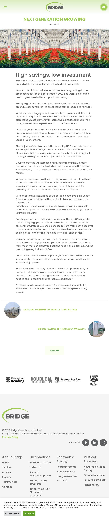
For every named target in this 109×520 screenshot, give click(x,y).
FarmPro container (94, 480)
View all (54, 351)
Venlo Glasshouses (40, 463)
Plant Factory (91, 485)
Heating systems (66, 467)
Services (7, 467)
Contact (7, 487)
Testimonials (9, 482)
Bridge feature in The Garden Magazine (62, 329)
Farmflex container (94, 475)
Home (5, 463)
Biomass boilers (66, 472)
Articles (6, 472)
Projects (6, 477)
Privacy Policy (10, 437)
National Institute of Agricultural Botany (50, 310)
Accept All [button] (29, 513)
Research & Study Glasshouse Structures (39, 492)
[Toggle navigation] (5, 7)
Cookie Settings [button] (12, 513)
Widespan (35, 467)
